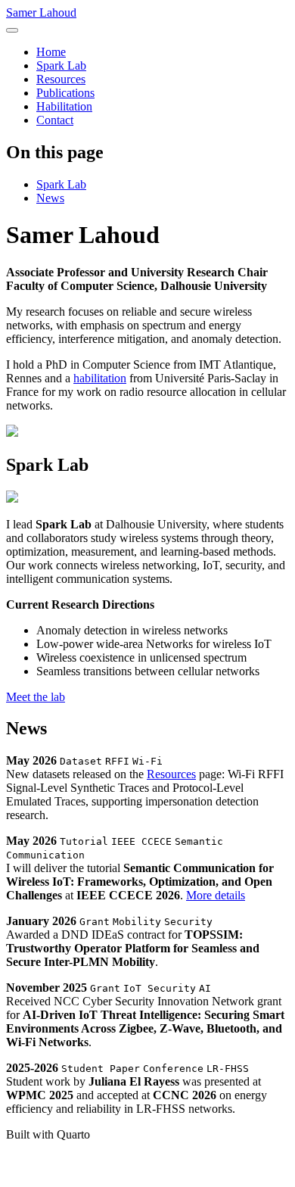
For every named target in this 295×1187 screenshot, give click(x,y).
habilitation (99, 378)
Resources (171, 774)
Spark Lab (61, 184)
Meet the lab (35, 696)
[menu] (12, 30)
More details (215, 895)
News (50, 198)
